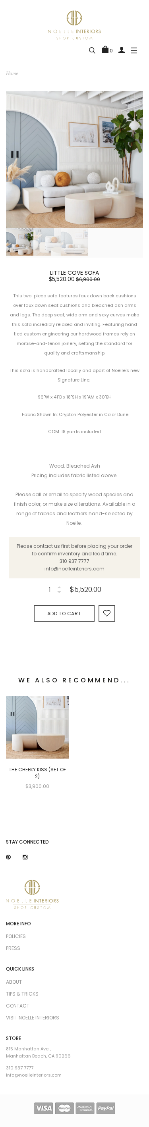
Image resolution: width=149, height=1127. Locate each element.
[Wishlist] (106, 613)
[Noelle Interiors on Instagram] (25, 857)
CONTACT (17, 1005)
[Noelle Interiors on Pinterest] (8, 857)
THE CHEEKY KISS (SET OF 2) (37, 773)
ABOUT (14, 982)
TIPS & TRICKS (22, 993)
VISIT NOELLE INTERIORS (32, 1017)
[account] (121, 50)
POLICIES (16, 936)
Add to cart (64, 613)
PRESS (13, 948)
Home (12, 73)
